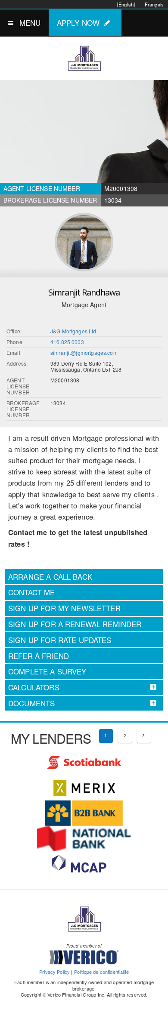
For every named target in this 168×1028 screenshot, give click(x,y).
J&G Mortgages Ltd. (74, 331)
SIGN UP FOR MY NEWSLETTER (64, 608)
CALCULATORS (33, 687)
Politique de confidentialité (101, 971)
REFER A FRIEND (38, 656)
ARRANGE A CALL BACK (50, 577)
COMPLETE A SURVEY (47, 671)
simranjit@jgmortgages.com (84, 352)
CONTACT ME (31, 592)
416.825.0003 (67, 341)
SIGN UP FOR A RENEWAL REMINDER (75, 624)
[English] (126, 4)
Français (154, 4)
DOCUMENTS (31, 703)
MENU (30, 22)
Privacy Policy (54, 971)
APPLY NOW (78, 22)
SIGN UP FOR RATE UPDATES (60, 640)
